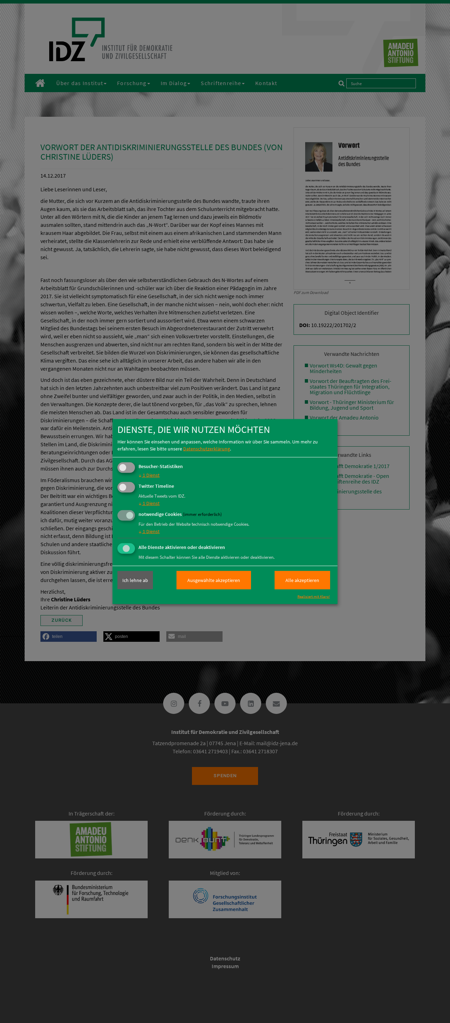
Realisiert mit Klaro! (313, 596)
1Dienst (149, 475)
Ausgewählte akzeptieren (213, 580)
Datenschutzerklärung (206, 449)
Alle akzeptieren (302, 580)
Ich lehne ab (135, 580)
